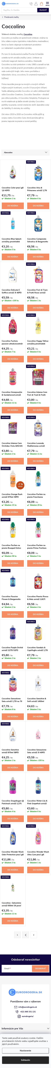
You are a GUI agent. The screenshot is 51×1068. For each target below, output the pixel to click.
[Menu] (47, 3)
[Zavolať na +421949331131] (31, 4)
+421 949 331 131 (28, 1011)
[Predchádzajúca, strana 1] (25, 935)
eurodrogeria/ (27, 1016)
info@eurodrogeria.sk (27, 1007)
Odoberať (40, 968)
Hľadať (43, 10)
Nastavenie (25, 1050)
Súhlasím (25, 1060)
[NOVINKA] (38, 172)
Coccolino (28, 34)
